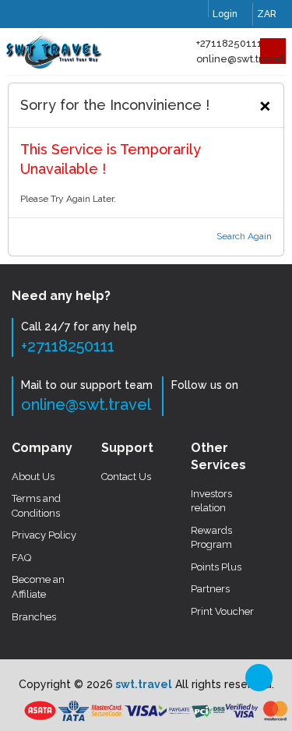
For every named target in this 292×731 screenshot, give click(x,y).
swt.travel (142, 684)
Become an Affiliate (38, 587)
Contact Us (126, 476)
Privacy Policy (44, 535)
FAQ (21, 557)
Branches (34, 617)
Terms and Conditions (36, 506)
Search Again (244, 236)
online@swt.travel (240, 59)
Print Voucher (222, 611)
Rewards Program (211, 537)
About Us (33, 476)
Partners (210, 589)
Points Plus (216, 567)
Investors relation (211, 501)
